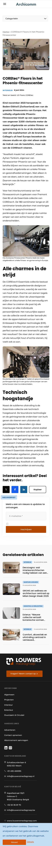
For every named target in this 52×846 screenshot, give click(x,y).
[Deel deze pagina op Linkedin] (23, 489)
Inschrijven (26, 529)
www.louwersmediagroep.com (22, 820)
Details (30, 842)
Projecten (9, 700)
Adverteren (9, 730)
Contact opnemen (13, 735)
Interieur (8, 90)
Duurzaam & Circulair (14, 715)
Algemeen (9, 694)
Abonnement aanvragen (16, 740)
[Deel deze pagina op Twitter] (6, 489)
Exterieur (8, 710)
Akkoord (14, 842)
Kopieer (38, 489)
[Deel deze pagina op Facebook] (14, 489)
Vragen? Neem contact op (23, 673)
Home (6, 32)
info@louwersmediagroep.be (21, 810)
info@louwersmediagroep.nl (20, 776)
